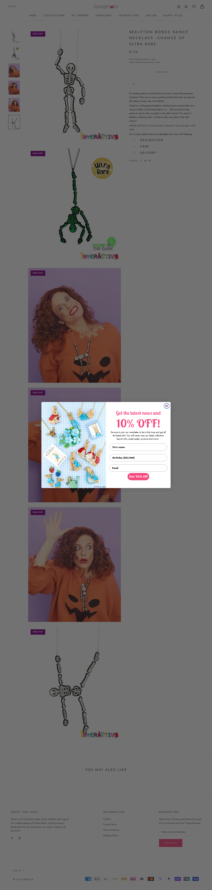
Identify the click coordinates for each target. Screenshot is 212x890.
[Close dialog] (166, 406)
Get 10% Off (138, 476)
